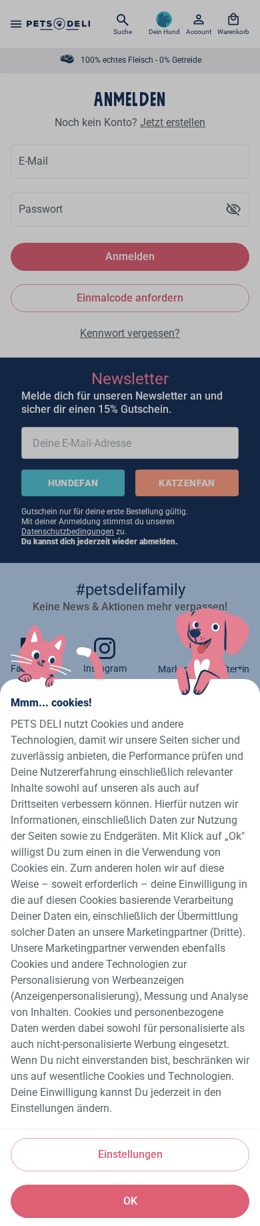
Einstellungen (130, 1154)
